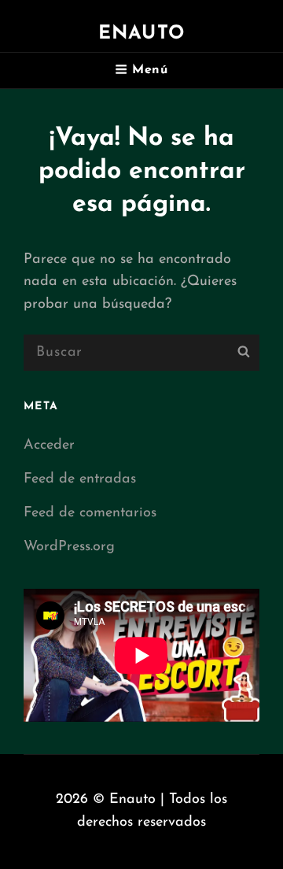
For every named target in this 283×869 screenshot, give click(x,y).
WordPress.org (69, 547)
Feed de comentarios (90, 513)
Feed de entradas (80, 479)
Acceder (49, 445)
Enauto (141, 33)
